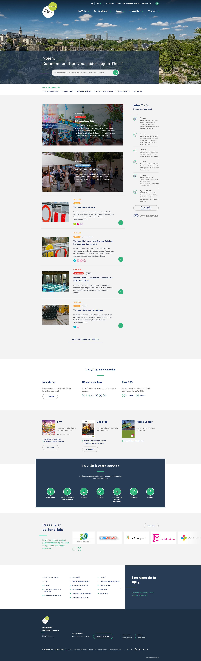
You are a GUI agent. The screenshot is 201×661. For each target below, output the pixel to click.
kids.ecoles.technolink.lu (80, 585)
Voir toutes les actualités (85, 339)
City (45, 581)
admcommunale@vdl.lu (83, 636)
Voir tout (151, 526)
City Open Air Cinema (84, 91)
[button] (157, 3)
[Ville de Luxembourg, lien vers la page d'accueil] (49, 17)
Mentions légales (102, 649)
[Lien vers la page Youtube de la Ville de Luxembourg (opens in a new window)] (96, 395)
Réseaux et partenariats (80, 649)
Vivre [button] (118, 11)
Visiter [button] (152, 11)
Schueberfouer (67, 91)
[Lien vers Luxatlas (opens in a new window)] (109, 537)
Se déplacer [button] (101, 11)
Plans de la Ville (105, 585)
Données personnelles (115, 649)
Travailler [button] (135, 11)
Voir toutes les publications (133, 441)
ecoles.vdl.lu (76, 577)
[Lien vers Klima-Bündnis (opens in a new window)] (83, 537)
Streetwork (103, 589)
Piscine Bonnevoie (123, 91)
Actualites (126, 635)
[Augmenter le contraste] (92, 3)
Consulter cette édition (52, 439)
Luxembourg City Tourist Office (53, 649)
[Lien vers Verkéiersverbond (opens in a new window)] (163, 537)
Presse (70, 649)
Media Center (128, 3)
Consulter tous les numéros (54, 441)
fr (98, 3)
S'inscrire (50, 396)
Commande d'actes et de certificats (52, 590)
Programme (138, 91)
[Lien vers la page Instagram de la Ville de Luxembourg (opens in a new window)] (92, 395)
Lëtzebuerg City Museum (80, 597)
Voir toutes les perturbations (146, 208)
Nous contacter (103, 636)
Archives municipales (51, 577)
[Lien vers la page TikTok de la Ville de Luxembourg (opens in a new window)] (104, 395)
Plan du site (92, 649)
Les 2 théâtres (76, 589)
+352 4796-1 (78, 633)
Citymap (47, 585)
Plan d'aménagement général (109, 581)
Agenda (118, 3)
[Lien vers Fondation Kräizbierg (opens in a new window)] (136, 537)
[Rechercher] (115, 72)
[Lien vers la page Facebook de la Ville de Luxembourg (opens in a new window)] (83, 395)
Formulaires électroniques (80, 581)
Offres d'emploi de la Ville (104, 91)
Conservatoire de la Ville (52, 595)
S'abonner (50, 447)
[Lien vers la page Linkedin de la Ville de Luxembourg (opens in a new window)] (100, 395)
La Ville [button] (82, 11)
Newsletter (146, 3)
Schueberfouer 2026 (51, 91)
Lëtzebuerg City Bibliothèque (81, 593)
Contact (137, 3)
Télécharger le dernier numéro (95, 441)
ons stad (102, 577)
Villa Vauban (104, 593)
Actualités (110, 3)
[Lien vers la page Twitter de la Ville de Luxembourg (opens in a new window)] (88, 395)
